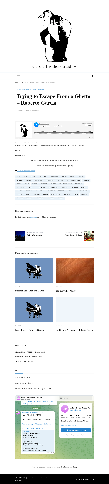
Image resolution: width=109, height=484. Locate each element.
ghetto (86, 180)
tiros (76, 194)
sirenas (37, 194)
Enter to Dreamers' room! (26, 171)
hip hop (44, 184)
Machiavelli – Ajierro (66, 291)
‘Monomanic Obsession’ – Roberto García (28, 356)
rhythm (61, 191)
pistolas (65, 187)
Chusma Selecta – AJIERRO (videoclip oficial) (30, 352)
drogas (20, 180)
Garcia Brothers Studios (54, 66)
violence (29, 198)
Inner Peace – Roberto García (29, 330)
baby (18, 177)
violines (51, 198)
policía (20, 191)
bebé (25, 177)
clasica (34, 177)
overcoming (53, 187)
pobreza (75, 187)
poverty (29, 191)
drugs (28, 180)
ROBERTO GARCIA (29, 89)
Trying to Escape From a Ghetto (32, 142)
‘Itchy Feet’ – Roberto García (24, 361)
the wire (66, 194)
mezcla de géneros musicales (71, 184)
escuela (60, 180)
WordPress (18, 480)
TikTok (77, 479)
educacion (38, 180)
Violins (60, 198)
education (50, 180)
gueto (19, 184)
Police (83, 187)
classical (44, 177)
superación (55, 194)
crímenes (54, 177)
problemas (40, 191)
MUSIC (19, 89)
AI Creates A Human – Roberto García (74, 330)
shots (28, 194)
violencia (40, 198)
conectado (33, 217)
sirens (45, 194)
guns (27, 184)
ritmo (70, 191)
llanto (53, 184)
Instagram (86, 479)
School (20, 194)
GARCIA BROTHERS (73, 180)
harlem (35, 184)
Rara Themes (41, 478)
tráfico (20, 198)
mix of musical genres (25, 187)
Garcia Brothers (19, 142)
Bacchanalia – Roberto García (29, 290)
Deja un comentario (32, 110)
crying (72, 177)
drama (81, 177)
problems (51, 191)
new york (41, 187)
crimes (64, 177)
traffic (84, 194)
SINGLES (41, 89)
